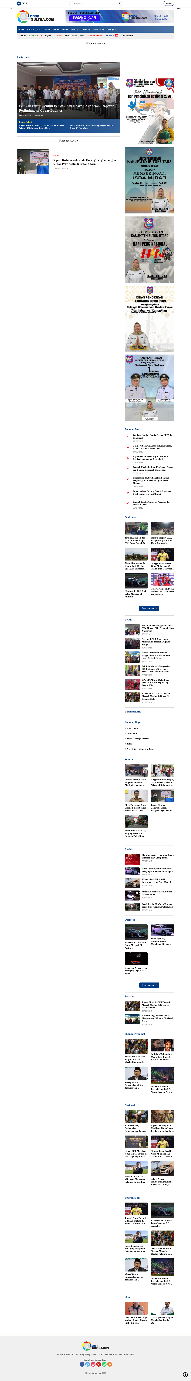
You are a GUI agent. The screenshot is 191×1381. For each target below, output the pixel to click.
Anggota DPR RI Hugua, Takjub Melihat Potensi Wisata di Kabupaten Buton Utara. (41, 126)
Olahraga (75, 29)
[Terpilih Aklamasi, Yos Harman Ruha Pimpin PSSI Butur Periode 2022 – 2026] (136, 528)
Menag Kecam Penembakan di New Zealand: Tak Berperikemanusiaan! (134, 1085)
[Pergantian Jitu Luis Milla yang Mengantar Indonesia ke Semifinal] (136, 1167)
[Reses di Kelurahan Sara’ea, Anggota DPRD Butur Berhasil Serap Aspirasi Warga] (132, 657)
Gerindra (58, 36)
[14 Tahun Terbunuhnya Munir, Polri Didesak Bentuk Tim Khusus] (162, 1045)
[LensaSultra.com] (35, 16)
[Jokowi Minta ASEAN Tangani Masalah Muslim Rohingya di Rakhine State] (132, 697)
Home (21, 29)
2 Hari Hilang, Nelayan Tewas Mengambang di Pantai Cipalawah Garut (158, 1018)
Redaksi (96, 1354)
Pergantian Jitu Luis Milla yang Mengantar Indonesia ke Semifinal (135, 1179)
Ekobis (65, 29)
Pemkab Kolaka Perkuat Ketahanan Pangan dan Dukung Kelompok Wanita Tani (153, 468)
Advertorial (98, 29)
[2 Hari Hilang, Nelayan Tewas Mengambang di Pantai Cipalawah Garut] (132, 1019)
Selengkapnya (148, 608)
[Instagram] (93, 1364)
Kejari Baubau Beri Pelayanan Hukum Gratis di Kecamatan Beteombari (150, 457)
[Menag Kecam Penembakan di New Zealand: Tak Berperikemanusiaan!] (136, 1073)
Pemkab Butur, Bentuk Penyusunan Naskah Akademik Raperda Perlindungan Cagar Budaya (135, 783)
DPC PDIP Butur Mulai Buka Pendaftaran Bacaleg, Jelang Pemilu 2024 (155, 682)
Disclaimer (107, 1354)
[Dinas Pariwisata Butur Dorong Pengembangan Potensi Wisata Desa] (136, 796)
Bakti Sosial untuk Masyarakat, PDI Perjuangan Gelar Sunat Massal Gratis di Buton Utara (156, 669)
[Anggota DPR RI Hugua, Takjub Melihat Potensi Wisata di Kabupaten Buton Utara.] (162, 770)
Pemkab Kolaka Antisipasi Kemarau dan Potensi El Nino (151, 503)
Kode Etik (70, 1354)
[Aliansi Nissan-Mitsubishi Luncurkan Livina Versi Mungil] (132, 883)
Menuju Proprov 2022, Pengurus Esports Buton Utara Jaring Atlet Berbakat (162, 541)
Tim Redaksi (127, 36)
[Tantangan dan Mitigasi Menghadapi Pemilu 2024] (162, 1308)
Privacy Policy (83, 1354)
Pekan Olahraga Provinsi (138, 739)
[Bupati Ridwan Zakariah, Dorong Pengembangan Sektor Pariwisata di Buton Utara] (33, 161)
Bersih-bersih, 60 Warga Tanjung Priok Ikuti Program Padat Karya (136, 833)
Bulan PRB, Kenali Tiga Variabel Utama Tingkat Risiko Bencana (136, 1320)
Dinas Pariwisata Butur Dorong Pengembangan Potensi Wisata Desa (91, 126)
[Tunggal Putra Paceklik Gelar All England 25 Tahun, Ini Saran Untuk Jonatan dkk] (162, 554)
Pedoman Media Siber (125, 1354)
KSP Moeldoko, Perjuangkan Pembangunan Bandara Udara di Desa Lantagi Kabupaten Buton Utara (136, 1128)
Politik (56, 29)
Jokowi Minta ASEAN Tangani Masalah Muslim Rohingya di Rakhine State (156, 696)
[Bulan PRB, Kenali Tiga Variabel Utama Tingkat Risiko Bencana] (136, 1308)
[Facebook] (82, 1364)
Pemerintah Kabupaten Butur (140, 749)
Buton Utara (132, 728)
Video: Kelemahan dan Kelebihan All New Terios (157, 893)
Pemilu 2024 (34, 36)
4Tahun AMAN (95, 36)
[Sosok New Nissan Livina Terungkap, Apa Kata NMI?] (136, 958)
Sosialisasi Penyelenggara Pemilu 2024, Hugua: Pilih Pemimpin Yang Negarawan (158, 628)
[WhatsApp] (104, 1364)
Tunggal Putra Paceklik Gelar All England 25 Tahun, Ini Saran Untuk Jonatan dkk (162, 566)
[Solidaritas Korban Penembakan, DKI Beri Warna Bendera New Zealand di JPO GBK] (162, 1075)
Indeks (169, 3)
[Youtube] (98, 1364)
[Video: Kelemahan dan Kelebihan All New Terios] (132, 895)
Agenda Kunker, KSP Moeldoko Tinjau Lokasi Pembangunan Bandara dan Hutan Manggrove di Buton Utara (162, 1128)
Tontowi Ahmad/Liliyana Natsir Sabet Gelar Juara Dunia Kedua (162, 591)
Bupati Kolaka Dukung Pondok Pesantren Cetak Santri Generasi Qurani (152, 492)
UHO (82, 36)
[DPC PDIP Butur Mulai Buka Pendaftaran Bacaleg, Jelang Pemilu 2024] (132, 684)
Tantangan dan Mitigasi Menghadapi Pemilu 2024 (162, 1320)
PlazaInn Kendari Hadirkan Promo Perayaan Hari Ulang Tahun (158, 856)
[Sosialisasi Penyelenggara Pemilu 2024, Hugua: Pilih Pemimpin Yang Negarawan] (132, 629)
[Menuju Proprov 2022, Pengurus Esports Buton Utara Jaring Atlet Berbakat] (162, 528)
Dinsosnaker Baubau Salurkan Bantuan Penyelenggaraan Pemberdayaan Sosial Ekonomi (151, 480)
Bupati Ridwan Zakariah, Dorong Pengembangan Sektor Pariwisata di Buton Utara (161, 808)
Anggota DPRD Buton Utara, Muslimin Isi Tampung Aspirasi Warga (156, 642)
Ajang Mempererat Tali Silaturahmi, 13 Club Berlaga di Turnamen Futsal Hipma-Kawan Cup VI (135, 566)
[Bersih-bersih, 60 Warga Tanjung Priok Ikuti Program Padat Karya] (136, 821)
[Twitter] (87, 1364)
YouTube (22, 36)
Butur (129, 744)
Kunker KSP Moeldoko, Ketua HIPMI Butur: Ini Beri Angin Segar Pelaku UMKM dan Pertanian (136, 1154)
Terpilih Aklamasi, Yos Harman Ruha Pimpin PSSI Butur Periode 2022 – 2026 (136, 541)
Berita (21, 115)
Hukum (46, 29)
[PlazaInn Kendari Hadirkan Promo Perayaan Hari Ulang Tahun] (132, 859)
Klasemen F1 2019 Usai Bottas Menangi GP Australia (135, 594)
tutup (12, 8)
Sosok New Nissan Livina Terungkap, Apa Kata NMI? (136, 971)
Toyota (48, 36)
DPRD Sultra (71, 36)
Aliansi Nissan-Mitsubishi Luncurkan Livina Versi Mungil (156, 880)
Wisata (28, 115)
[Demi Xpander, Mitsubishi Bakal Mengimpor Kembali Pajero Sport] (132, 871)
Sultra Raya (32, 29)
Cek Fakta (109, 36)
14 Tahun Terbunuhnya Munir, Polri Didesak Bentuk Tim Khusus (161, 1057)
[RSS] (109, 1364)
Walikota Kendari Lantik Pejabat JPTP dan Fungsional (153, 436)
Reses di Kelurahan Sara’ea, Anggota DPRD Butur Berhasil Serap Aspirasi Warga (156, 655)
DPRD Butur (132, 734)
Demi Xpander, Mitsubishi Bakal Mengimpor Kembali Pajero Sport (157, 870)
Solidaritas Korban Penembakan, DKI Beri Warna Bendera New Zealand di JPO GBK (161, 1089)
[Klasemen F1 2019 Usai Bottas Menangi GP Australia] (136, 580)
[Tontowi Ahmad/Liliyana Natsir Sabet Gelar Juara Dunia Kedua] (162, 579)
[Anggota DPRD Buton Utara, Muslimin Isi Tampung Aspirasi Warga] (132, 643)
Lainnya (110, 29)
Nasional (86, 29)
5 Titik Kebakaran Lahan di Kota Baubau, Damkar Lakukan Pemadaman (152, 447)
